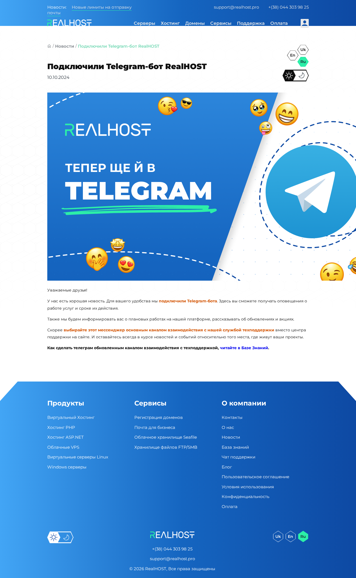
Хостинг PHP (61, 427)
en (292, 55)
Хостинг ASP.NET (65, 437)
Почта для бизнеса (154, 427)
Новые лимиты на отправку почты (89, 9)
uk (303, 49)
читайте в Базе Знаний (244, 347)
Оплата (279, 23)
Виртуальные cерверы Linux (77, 457)
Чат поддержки (238, 457)
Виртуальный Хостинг (71, 417)
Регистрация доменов (158, 417)
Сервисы (220, 23)
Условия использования (248, 486)
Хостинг (170, 23)
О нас (228, 427)
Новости (64, 46)
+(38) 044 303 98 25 (288, 7)
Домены (195, 23)
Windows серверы (66, 467)
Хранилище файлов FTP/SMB (165, 447)
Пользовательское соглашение (255, 476)
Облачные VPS (63, 447)
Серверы (144, 23)
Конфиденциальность (245, 496)
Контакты (232, 417)
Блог (227, 467)
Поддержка (251, 23)
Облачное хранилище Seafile (165, 437)
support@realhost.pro (236, 7)
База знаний (235, 447)
